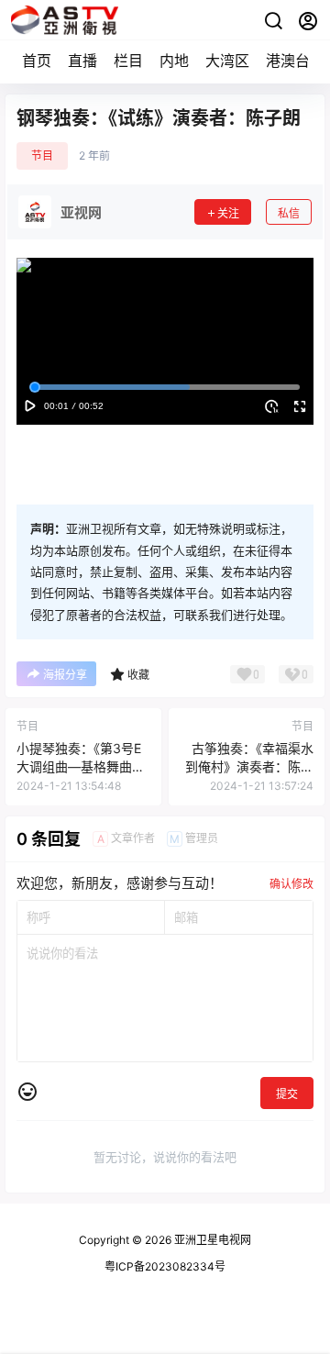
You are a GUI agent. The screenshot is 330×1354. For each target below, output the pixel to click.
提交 (287, 1094)
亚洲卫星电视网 (211, 1240)
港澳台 (288, 60)
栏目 (128, 60)
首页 (36, 60)
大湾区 (227, 60)
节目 (42, 155)
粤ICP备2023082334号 (165, 1266)
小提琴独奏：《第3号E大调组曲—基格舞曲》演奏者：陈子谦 (80, 766)
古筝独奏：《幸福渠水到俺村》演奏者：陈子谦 (249, 766)
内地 (174, 60)
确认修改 (292, 884)
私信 (289, 213)
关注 (228, 213)
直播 (82, 60)
